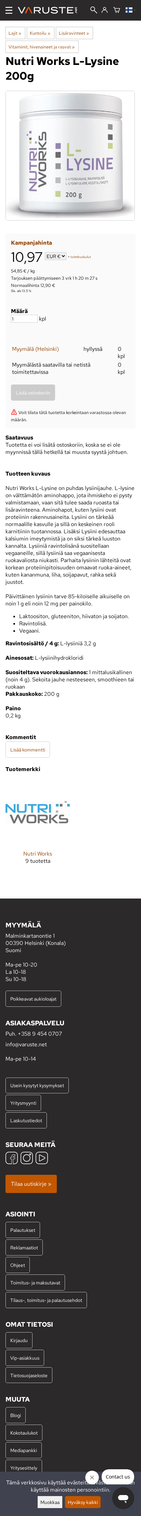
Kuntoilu (40, 33)
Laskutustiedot (26, 1120)
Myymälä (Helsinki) (35, 349)
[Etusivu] (50, 10)
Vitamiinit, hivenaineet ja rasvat (42, 47)
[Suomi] (131, 10)
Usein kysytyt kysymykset (37, 1085)
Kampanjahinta (31, 242)
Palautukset (22, 1230)
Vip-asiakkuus (24, 1358)
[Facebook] (11, 1159)
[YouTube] (42, 1159)
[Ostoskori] (116, 10)
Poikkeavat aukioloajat (33, 998)
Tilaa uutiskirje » (31, 1184)
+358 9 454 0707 (40, 1033)
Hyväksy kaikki (83, 1502)
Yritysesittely (23, 1467)
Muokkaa (50, 1502)
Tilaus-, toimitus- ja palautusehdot (46, 1300)
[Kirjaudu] (104, 10)
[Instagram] (27, 1159)
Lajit (15, 33)
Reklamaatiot (24, 1247)
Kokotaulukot (24, 1432)
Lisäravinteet (74, 33)
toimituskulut (80, 257)
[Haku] (93, 11)
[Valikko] (8, 10)
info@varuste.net (26, 1044)
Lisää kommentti (27, 749)
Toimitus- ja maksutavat (35, 1282)
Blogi (15, 1415)
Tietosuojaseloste (29, 1375)
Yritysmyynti (23, 1103)
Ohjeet (17, 1265)
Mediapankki (23, 1450)
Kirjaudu (19, 1340)
